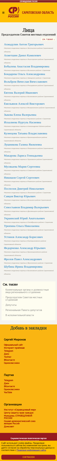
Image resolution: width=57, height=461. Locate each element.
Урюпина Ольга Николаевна (29, 229)
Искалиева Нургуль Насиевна (27, 126)
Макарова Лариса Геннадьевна (28, 159)
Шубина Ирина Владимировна (29, 270)
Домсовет (9, 426)
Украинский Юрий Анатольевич (28, 220)
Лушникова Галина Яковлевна (28, 148)
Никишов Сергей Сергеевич (28, 181)
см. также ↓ (48, 39)
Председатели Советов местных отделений (22, 298)
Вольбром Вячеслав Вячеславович (29, 85)
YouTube (8, 392)
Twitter (7, 357)
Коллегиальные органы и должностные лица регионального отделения (26, 291)
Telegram (8, 351)
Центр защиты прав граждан (18, 412)
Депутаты (10, 305)
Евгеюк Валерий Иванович (29, 96)
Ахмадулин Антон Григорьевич (28, 48)
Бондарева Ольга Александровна (27, 75)
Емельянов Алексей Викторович (29, 107)
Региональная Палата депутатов (22, 310)
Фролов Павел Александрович (28, 260)
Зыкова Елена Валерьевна (27, 116)
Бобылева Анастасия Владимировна (27, 68)
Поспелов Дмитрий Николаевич (27, 190)
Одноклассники (11, 363)
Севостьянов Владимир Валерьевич (29, 210)
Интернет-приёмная (14, 348)
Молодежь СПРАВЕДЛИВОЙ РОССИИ (18, 417)
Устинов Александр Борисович (25, 240)
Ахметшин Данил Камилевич (29, 59)
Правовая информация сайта (31, 450)
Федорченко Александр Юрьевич (25, 251)
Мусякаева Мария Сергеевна (28, 170)
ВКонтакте (9, 360)
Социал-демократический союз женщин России (19, 422)
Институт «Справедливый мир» (20, 409)
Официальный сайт (13, 345)
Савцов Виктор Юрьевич (27, 199)
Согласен (29, 457)
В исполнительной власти (18, 315)
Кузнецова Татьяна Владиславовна (25, 137)
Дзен (6, 354)
